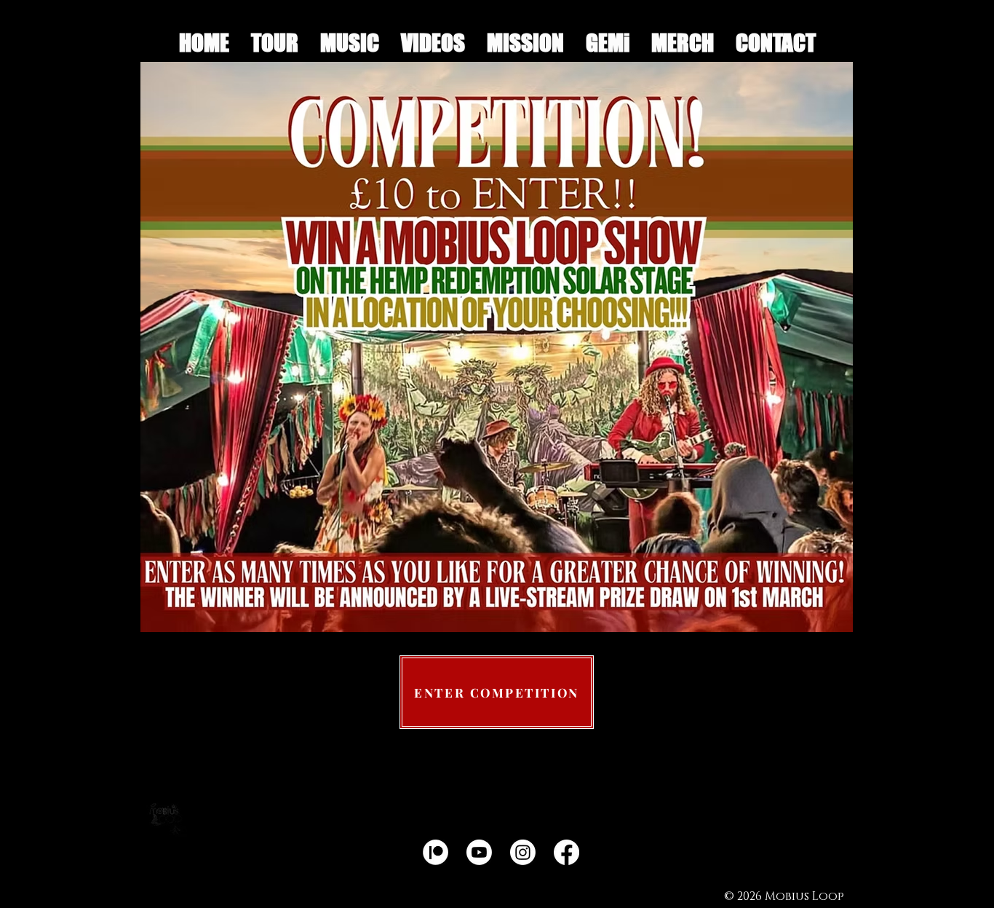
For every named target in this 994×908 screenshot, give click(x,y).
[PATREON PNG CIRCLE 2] (435, 852)
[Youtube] (479, 852)
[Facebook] (566, 852)
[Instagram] (523, 852)
